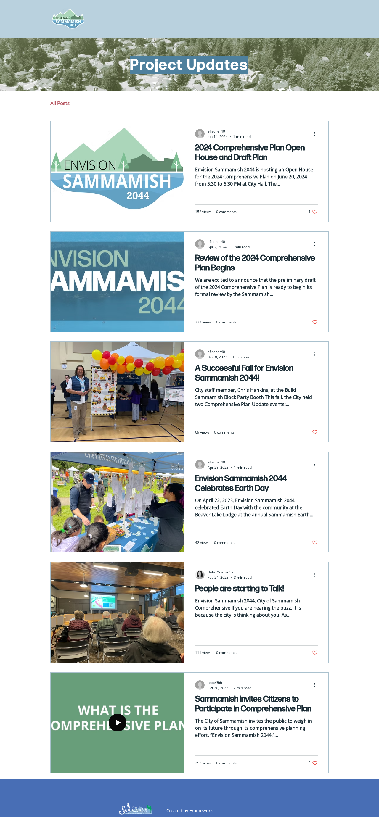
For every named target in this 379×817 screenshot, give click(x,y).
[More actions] (316, 133)
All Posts (60, 103)
